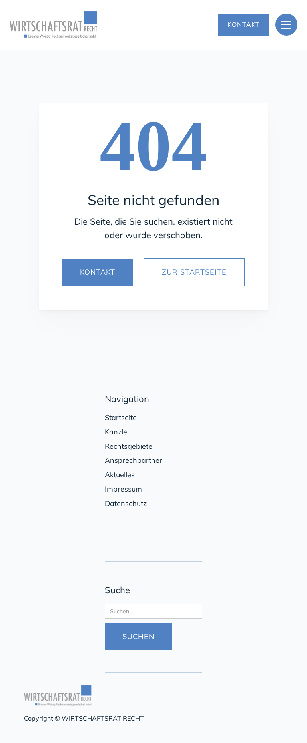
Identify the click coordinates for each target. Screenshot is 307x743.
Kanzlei (117, 431)
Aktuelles (120, 474)
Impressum (123, 489)
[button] (286, 25)
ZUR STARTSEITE (194, 272)
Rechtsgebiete (128, 446)
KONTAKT (243, 24)
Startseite (121, 417)
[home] (88, 24)
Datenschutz (126, 503)
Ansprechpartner (133, 460)
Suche (117, 590)
